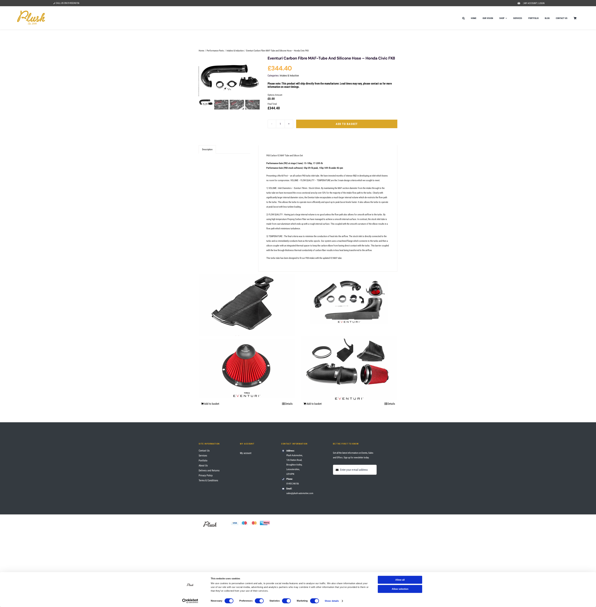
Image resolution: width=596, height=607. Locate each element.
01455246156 (73, 3)
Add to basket (347, 124)
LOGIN (541, 3)
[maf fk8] (229, 76)
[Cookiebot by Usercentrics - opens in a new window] (190, 601)
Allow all (400, 579)
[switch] (259, 600)
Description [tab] (207, 149)
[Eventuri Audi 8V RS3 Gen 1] (349, 301)
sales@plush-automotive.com (299, 493)
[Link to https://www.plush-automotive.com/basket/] (518, 3)
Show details (332, 601)
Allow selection (400, 589)
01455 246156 (292, 483)
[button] (463, 18)
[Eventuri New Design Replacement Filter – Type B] (247, 368)
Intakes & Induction (289, 75)
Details (289, 403)
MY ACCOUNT (530, 3)
